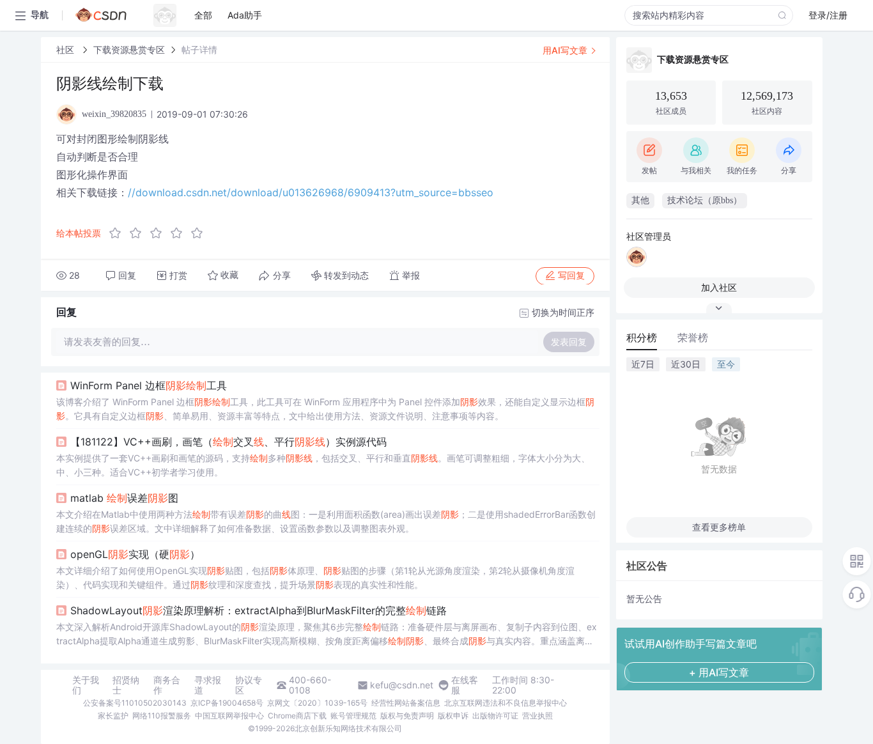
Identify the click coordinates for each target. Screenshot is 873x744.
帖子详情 (199, 49)
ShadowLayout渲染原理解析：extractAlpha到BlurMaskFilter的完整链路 (258, 610)
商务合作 (166, 685)
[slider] (160, 233)
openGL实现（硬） (135, 554)
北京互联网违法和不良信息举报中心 (505, 703)
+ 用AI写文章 (719, 672)
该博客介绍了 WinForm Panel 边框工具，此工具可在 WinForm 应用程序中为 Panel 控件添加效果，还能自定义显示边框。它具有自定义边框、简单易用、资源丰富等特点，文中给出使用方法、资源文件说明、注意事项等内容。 (325, 408)
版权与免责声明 (407, 715)
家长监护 (113, 715)
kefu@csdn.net (401, 685)
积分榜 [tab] (641, 337)
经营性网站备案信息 (405, 703)
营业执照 (537, 715)
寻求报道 (207, 685)
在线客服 (464, 685)
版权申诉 (453, 715)
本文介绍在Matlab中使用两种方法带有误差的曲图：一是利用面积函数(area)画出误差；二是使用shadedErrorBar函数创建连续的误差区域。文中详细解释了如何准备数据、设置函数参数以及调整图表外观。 (326, 521)
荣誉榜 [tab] (692, 337)
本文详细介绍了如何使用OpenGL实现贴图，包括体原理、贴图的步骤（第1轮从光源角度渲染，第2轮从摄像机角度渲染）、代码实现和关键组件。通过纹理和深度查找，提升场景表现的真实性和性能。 (315, 577)
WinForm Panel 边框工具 (148, 385)
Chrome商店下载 (297, 715)
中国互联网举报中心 (229, 715)
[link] (66, 49)
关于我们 (85, 685)
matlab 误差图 (124, 498)
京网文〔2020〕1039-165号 (317, 703)
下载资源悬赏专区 (129, 49)
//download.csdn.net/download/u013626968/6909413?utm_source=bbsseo (310, 192)
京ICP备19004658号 (226, 703)
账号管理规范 (353, 715)
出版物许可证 (495, 715)
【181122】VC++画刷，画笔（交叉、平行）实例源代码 (228, 441)
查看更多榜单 (719, 527)
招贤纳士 (125, 685)
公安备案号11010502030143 (135, 703)
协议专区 (248, 685)
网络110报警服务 (161, 715)
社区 (66, 49)
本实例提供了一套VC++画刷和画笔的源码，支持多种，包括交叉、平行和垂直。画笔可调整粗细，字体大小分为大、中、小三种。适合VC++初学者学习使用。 (323, 465)
